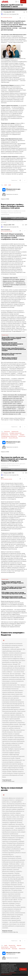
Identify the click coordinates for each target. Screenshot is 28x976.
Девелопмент (7, 431)
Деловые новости (4, 434)
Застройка (22, 434)
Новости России (21, 436)
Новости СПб (4, 438)
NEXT (5, 185)
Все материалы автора (6, 17)
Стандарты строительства (15, 433)
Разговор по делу (12, 945)
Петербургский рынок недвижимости (9, 436)
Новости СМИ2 (5, 199)
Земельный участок (14, 434)
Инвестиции (14, 948)
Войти (23, 1)
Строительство (14, 431)
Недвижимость (4, 433)
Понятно (23, 969)
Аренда (5, 945)
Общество (19, 945)
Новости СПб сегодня (13, 438)
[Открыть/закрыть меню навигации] (16, 2)
